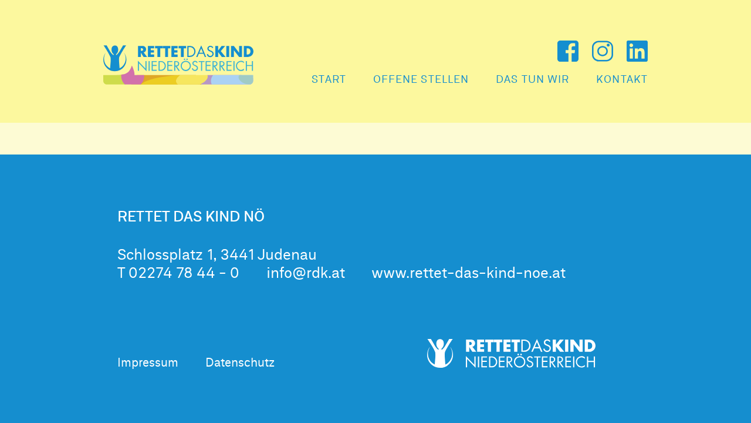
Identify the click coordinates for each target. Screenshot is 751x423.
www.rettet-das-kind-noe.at (468, 274)
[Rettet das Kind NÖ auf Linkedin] (637, 51)
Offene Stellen (421, 80)
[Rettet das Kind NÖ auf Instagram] (602, 51)
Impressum (147, 363)
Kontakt (622, 80)
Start (329, 80)
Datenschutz (240, 363)
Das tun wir (532, 80)
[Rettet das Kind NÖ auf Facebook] (568, 51)
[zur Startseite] (178, 65)
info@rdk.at (305, 274)
